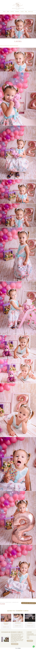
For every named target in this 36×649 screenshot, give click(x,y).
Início (4, 11)
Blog (26, 11)
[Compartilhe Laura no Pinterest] (3, 603)
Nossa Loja (30, 11)
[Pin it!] (21, 69)
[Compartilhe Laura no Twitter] (2, 603)
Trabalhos (17, 11)
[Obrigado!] (15, 69)
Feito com (18, 648)
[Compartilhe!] (18, 69)
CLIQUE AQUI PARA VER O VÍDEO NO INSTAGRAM (9, 45)
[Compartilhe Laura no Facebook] (0, 603)
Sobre (8, 11)
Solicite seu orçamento (28, 603)
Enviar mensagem (31, 633)
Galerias (12, 11)
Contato (22, 11)
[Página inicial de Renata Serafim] (18, 5)
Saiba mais (14, 644)
